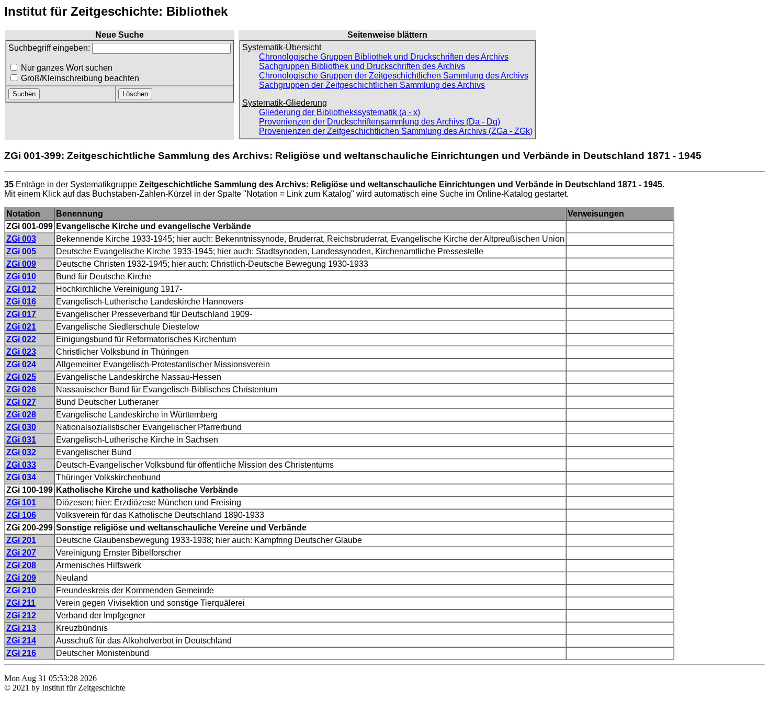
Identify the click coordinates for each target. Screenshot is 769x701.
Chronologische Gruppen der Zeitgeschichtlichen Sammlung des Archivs (393, 75)
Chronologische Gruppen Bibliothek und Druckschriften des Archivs (383, 56)
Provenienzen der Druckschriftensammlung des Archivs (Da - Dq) (379, 121)
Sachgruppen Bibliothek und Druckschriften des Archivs (362, 66)
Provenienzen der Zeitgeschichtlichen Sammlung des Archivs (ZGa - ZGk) (396, 131)
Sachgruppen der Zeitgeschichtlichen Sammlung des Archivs (372, 85)
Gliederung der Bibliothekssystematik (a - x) (339, 112)
